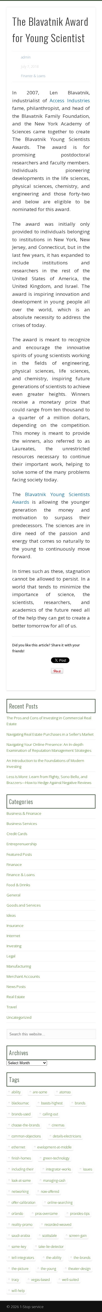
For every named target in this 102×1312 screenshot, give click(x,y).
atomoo (65, 1092)
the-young (48, 1268)
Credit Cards (17, 833)
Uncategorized (19, 1017)
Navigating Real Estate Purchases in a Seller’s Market (50, 734)
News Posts (16, 986)
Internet (13, 935)
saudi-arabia (21, 1235)
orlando (17, 1213)
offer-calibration (23, 1202)
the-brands (82, 1257)
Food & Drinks (18, 884)
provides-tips (80, 1213)
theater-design (79, 1268)
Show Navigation (82, 50)
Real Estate (16, 996)
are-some (40, 1092)
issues (87, 1169)
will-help (18, 1290)
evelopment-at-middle (54, 1147)
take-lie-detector (51, 1246)
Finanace (14, 864)
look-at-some (21, 1180)
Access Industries (70, 100)
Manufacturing (19, 966)
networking (20, 1191)
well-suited (70, 1279)
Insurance (15, 925)
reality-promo (22, 1224)
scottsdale (49, 1235)
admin (26, 57)
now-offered (50, 1191)
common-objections (26, 1136)
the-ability (53, 1257)
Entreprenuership (22, 843)
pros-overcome (46, 1213)
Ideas (11, 915)
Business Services (22, 823)
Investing (14, 945)
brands (80, 1103)
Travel (12, 1006)
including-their (23, 1169)
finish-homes (21, 1158)
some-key (19, 1246)
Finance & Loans (33, 75)
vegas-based (40, 1279)
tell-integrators (23, 1257)
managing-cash (54, 1180)
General (13, 895)
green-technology (56, 1158)
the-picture (20, 1268)
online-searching (60, 1202)
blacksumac (20, 1103)
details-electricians (67, 1136)
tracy (15, 1279)
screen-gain (78, 1235)
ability (16, 1092)
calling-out (50, 1114)
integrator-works (58, 1169)
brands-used (21, 1114)
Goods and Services (24, 905)
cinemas (58, 1125)
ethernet (18, 1147)
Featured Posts (19, 854)
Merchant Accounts (23, 976)
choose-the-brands (26, 1125)
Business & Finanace (24, 813)
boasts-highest (52, 1103)
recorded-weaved (57, 1224)
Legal (11, 956)
